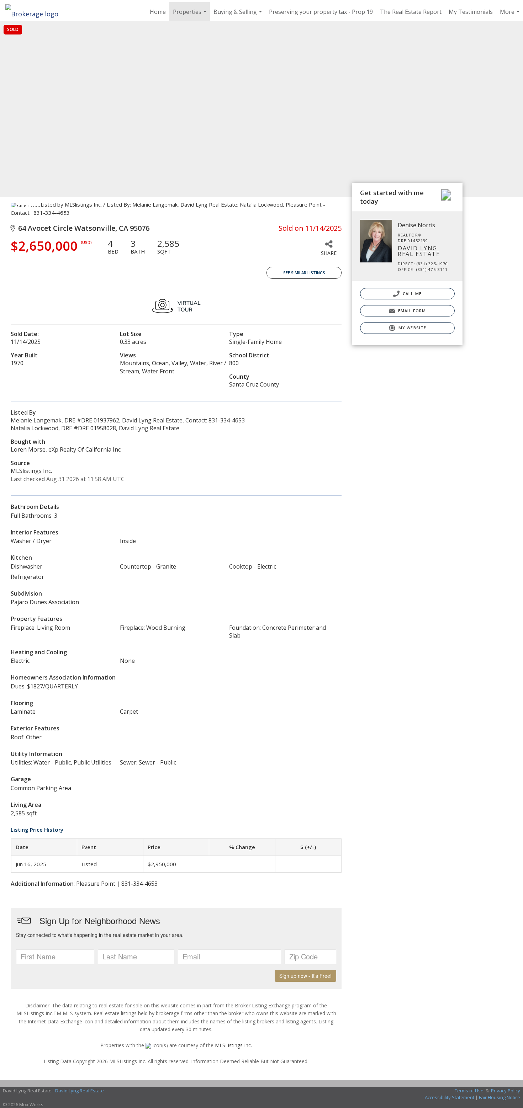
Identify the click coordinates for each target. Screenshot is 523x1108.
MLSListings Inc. (233, 1045)
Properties (190, 14)
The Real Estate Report (411, 12)
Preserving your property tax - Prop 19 (321, 12)
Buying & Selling (238, 14)
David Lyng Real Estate (79, 1090)
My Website (411, 327)
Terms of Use (469, 1090)
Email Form (411, 310)
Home (158, 12)
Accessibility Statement (449, 1097)
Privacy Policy (505, 1090)
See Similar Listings (304, 272)
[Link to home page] (35, 11)
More (510, 14)
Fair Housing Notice (499, 1097)
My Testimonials (471, 12)
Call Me (411, 293)
